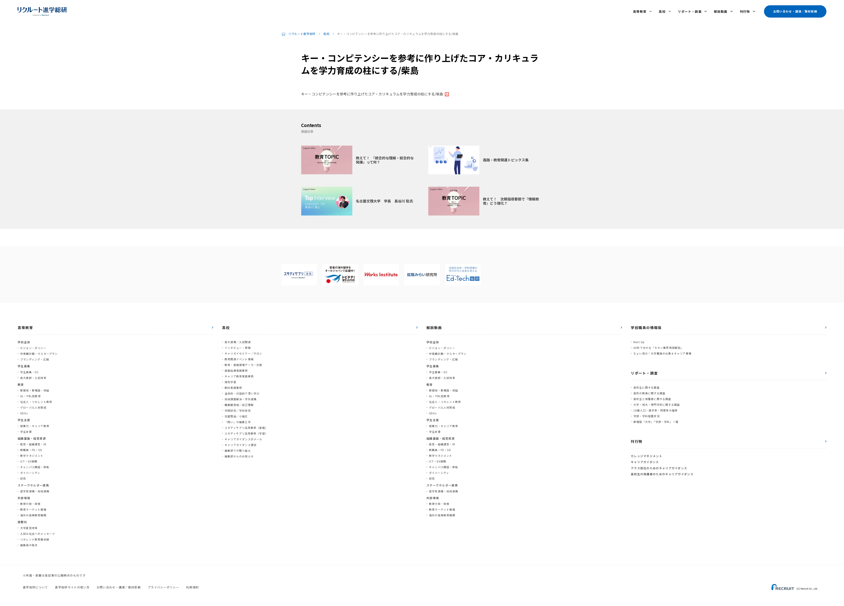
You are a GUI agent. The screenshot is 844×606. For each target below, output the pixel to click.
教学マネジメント (32, 455)
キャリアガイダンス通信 (240, 445)
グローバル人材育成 (33, 407)
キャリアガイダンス (645, 462)
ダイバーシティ (30, 473)
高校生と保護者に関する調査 (652, 399)
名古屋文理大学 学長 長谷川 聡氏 (384, 201)
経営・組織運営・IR (33, 444)
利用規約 (192, 587)
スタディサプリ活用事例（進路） (246, 427)
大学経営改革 (29, 528)
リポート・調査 (690, 11)
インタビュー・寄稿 (238, 347)
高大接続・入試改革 (33, 378)
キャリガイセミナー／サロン (243, 353)
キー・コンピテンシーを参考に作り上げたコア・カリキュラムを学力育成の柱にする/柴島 (372, 93)
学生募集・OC (29, 372)
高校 (662, 11)
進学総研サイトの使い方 (72, 587)
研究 (23, 478)
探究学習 (230, 382)
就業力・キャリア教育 (34, 426)
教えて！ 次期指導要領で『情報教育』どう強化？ (511, 201)
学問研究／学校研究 (238, 410)
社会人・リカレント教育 (36, 402)
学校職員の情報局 (646, 327)
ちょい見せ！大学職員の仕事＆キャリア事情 (662, 353)
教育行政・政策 (30, 504)
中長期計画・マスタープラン (39, 353)
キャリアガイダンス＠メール (243, 439)
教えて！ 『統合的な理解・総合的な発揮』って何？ (385, 160)
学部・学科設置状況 (646, 416)
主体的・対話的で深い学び (242, 393)
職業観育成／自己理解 (239, 405)
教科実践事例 (233, 387)
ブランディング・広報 (34, 359)
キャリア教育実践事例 (239, 376)
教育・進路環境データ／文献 (243, 365)
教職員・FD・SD (31, 450)
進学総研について (35, 587)
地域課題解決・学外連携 (240, 399)
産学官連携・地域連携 (34, 491)
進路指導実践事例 (236, 370)
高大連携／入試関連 (238, 342)
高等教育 (640, 11)
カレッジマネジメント (646, 456)
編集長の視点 (29, 545)
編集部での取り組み (238, 450)
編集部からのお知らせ (239, 456)
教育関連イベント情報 (239, 359)
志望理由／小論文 (236, 416)
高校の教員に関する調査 (649, 393)
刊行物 (745, 11)
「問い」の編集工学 (238, 422)
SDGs (24, 413)
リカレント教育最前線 (34, 539)
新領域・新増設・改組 (34, 390)
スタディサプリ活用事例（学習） (246, 433)
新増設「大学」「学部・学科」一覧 (655, 422)
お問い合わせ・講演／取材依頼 (795, 11)
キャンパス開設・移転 (34, 467)
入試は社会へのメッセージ (37, 533)
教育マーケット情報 (33, 509)
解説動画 (721, 11)
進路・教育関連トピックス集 (506, 159)
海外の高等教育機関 (33, 515)
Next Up (639, 342)
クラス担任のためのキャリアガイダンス (659, 468)
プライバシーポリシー (163, 587)
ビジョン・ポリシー (33, 348)
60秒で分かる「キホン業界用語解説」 (658, 347)
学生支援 (26, 431)
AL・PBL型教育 (30, 396)
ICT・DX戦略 (29, 461)
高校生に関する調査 (646, 387)
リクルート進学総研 (301, 34)
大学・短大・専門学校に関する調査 (656, 404)
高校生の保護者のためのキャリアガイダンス (662, 474)
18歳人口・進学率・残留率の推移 (655, 410)
